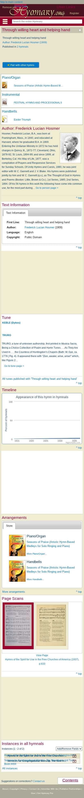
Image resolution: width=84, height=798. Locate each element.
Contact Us (34, 789)
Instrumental (11, 94)
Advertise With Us (49, 789)
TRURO (6, 335)
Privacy (24, 789)
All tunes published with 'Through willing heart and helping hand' (39, 378)
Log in (61, 13)
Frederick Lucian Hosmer (39, 227)
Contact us (39, 781)
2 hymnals (22, 46)
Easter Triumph (22, 119)
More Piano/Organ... (37, 553)
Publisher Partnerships (70, 789)
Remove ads (9, 7)
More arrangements (13, 591)
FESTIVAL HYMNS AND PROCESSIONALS (38, 102)
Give (33, 793)
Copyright (14, 789)
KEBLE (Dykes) (11, 322)
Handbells (9, 111)
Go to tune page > (14, 366)
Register (74, 13)
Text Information (15, 212)
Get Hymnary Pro (45, 793)
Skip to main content (11, 2)
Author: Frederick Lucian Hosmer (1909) (24, 42)
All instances (10, 768)
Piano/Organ (11, 77)
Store (9, 525)
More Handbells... (35, 579)
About (5, 789)
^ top (79, 197)
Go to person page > (47, 187)
